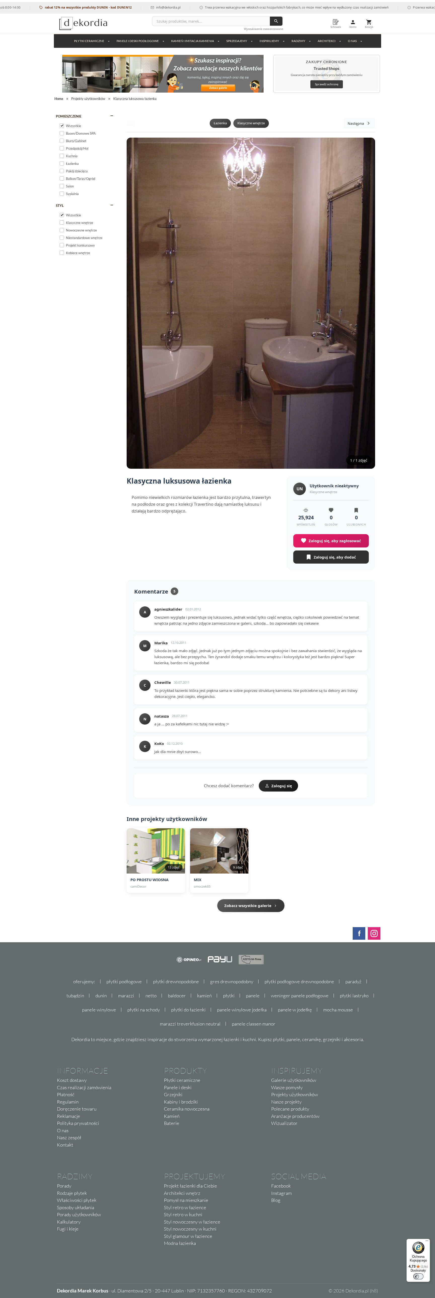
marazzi (126, 996)
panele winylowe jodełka (242, 1010)
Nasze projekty (286, 1102)
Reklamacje (68, 1116)
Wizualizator (284, 1123)
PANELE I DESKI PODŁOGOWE (138, 41)
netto (151, 996)
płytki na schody (143, 1010)
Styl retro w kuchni (183, 1214)
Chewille (162, 682)
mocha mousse (338, 1010)
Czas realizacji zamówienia (84, 1087)
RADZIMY (298, 41)
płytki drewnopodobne (176, 981)
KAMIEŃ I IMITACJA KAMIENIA (192, 41)
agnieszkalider (168, 609)
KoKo (159, 743)
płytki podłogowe (124, 981)
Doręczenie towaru (76, 1109)
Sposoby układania (75, 1207)
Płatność (66, 1094)
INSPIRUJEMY (269, 41)
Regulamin (68, 1102)
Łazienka (220, 123)
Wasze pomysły (287, 1087)
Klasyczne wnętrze (251, 123)
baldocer (177, 996)
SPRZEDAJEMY (236, 41)
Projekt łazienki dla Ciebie (190, 1186)
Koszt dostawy (72, 1080)
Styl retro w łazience (185, 1207)
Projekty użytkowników (294, 1094)
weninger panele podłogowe (300, 996)
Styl (60, 206)
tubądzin (75, 996)
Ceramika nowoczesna (186, 1109)
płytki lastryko (354, 996)
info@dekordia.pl (139, 7)
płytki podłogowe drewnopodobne (299, 981)
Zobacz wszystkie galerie (247, 905)
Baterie (171, 1123)
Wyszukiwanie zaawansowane (263, 29)
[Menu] (427, 1242)
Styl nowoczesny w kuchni (190, 1229)
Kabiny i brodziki (181, 1102)
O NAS (352, 41)
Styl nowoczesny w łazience (192, 1222)
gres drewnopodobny (231, 981)
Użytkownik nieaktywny (334, 486)
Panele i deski (178, 1087)
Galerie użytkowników (293, 1080)
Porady (64, 1186)
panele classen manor (253, 1024)
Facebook (281, 1186)
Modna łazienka (180, 1243)
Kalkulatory (69, 1222)
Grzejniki (173, 1094)
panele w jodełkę (295, 1010)
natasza (161, 716)
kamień (204, 996)
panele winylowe (99, 1010)
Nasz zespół (69, 1137)
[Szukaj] (276, 21)
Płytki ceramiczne (89, 41)
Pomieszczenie (68, 116)
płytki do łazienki (188, 1010)
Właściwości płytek (76, 1200)
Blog (275, 1200)
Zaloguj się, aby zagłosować (335, 540)
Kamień (171, 1116)
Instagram (281, 1193)
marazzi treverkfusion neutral (190, 1024)
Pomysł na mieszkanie (186, 1200)
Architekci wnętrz (182, 1193)
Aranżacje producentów (295, 1116)
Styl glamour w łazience (188, 1236)
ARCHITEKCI (327, 41)
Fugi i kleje (68, 1229)
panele (253, 996)
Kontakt (65, 1145)
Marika (161, 642)
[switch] (418, 1276)
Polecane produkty (290, 1109)
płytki (229, 996)
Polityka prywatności (78, 1123)
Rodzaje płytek (72, 1193)
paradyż (353, 981)
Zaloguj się (281, 785)
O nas (62, 1130)
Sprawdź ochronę (326, 84)
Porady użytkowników (79, 1214)
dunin (101, 996)
